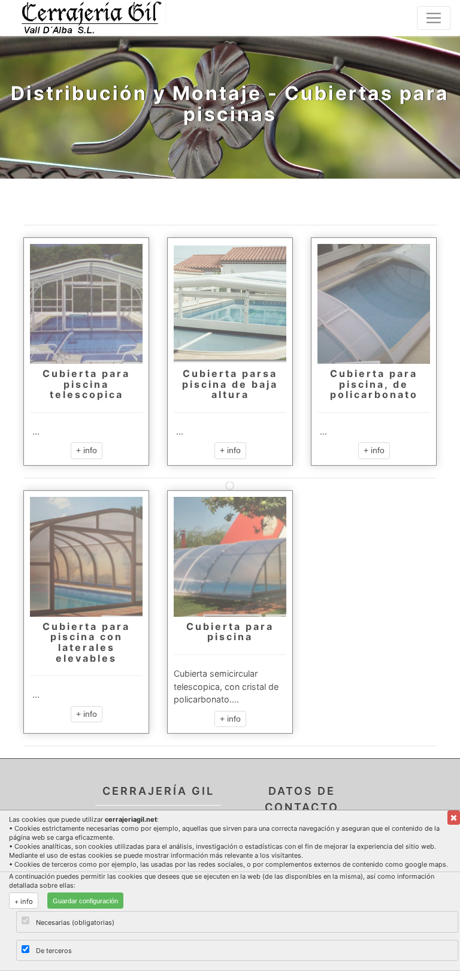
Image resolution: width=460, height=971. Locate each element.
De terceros (54, 950)
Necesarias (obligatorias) (75, 922)
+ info (86, 450)
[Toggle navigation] (433, 18)
